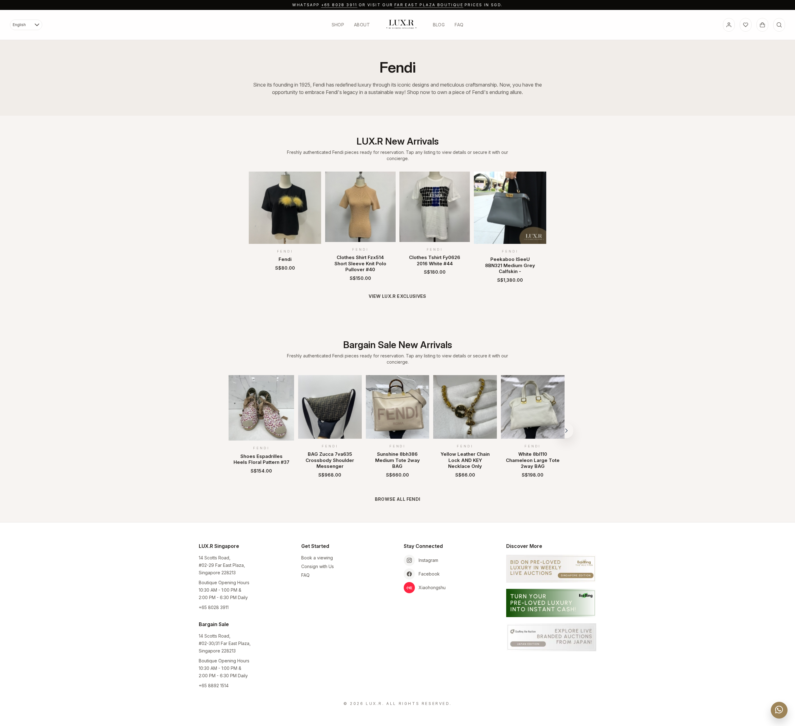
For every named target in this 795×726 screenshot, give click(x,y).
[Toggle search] (779, 25)
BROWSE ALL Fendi (397, 499)
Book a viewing (317, 557)
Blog (439, 24)
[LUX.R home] (401, 24)
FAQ (459, 24)
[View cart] (762, 25)
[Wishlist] (746, 25)
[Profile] (729, 25)
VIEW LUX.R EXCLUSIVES (397, 296)
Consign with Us (317, 566)
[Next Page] (566, 430)
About (362, 24)
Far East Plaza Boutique (428, 4)
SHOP (338, 24)
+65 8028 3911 (339, 4)
